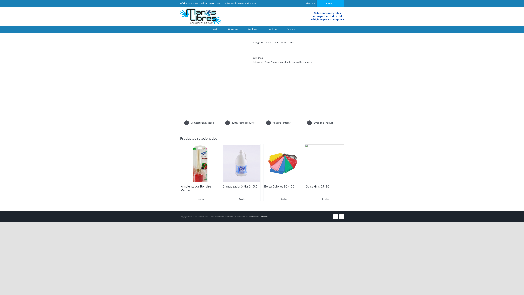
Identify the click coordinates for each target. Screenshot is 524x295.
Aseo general (277, 62)
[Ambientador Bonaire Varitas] (199, 163)
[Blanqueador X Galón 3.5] (241, 163)
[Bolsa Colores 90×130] (283, 163)
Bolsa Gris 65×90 (317, 186)
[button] (307, 29)
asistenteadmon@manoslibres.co (240, 3)
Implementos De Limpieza (298, 62)
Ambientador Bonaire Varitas (196, 188)
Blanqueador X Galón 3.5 (240, 186)
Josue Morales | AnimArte (258, 216)
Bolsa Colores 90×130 (279, 186)
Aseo (267, 62)
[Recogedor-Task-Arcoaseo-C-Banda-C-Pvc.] (214, 75)
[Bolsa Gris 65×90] (324, 163)
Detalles (200, 199)
